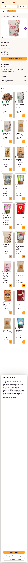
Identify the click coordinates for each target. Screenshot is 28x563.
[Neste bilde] (25, 28)
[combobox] (10, 6)
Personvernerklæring (9, 397)
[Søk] (3, 6)
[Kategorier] (2, 2)
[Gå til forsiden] (14, 2)
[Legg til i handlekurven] (10, 115)
